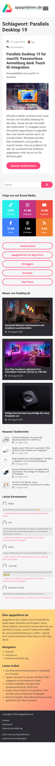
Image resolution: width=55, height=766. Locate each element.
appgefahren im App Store (28, 255)
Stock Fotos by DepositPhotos (15, 734)
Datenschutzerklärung (17, 658)
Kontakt (28, 273)
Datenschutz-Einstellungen (14, 738)
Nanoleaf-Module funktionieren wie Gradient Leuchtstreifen (24, 326)
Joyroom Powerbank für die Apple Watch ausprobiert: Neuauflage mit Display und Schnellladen (30, 471)
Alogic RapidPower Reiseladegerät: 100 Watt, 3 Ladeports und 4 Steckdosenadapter (32, 459)
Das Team (27, 282)
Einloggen (27, 264)
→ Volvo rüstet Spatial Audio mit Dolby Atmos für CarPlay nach (27, 598)
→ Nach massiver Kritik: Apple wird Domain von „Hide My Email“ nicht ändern (25, 558)
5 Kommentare (16, 47)
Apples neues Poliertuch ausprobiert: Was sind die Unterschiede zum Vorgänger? (31, 449)
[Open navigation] (45, 8)
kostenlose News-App (27, 636)
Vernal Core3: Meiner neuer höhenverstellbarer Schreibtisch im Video (31, 483)
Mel (33, 42)
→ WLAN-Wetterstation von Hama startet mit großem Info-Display (25, 514)
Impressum (11, 655)
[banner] (22, 8)
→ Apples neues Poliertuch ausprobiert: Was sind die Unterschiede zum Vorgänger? (23, 539)
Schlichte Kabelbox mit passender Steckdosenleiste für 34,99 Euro (27, 438)
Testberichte (27, 246)
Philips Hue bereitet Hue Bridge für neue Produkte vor (27, 414)
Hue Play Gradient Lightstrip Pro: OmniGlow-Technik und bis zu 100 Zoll (25, 370)
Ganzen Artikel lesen (23, 165)
